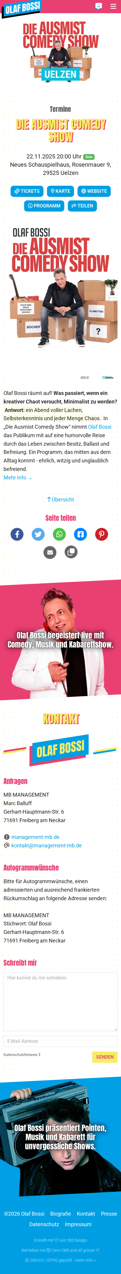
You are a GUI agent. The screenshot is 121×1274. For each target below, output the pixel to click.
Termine (60, 109)
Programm (46, 206)
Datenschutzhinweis (21, 1054)
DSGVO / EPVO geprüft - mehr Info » (62, 1260)
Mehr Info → (18, 477)
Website (96, 191)
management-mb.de (35, 837)
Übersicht (62, 499)
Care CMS (60, 1250)
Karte (62, 191)
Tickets (30, 191)
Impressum (78, 1224)
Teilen (84, 206)
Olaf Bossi (99, 427)
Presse (109, 1214)
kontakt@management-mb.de (46, 845)
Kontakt (86, 1214)
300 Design (77, 1240)
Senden (105, 1057)
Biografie (60, 1214)
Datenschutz (44, 1224)
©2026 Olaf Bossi (24, 1214)
